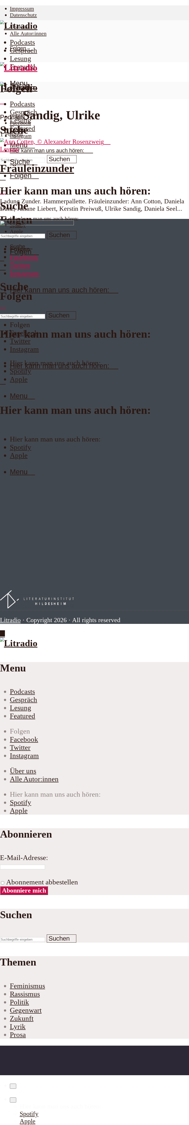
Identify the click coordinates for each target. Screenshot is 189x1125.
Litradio (10, 620)
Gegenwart (26, 1010)
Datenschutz (23, 15)
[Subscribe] (13, 1100)
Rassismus (25, 994)
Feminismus (27, 986)
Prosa (18, 1034)
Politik (19, 1002)
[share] (13, 1086)
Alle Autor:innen (28, 33)
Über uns (23, 771)
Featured (22, 128)
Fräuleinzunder (37, 168)
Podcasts (22, 42)
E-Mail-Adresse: (24, 857)
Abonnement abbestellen (41, 882)
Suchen (59, 159)
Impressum (22, 8)
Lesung (20, 58)
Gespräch (23, 50)
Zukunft (21, 1018)
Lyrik (18, 1026)
